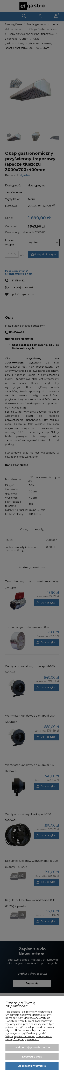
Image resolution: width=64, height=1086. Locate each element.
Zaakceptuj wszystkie (32, 1065)
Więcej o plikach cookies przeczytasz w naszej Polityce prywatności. (28, 1038)
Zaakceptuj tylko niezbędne (32, 1047)
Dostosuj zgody (32, 1056)
